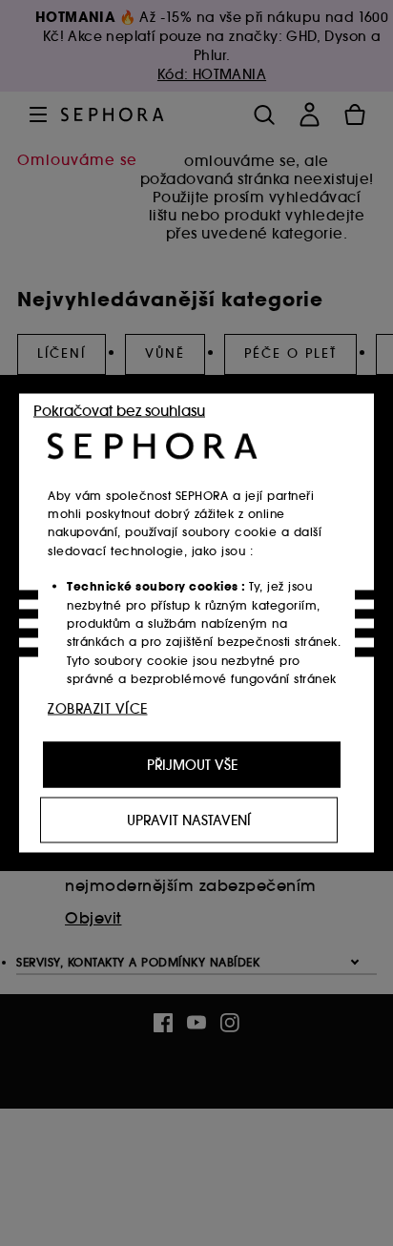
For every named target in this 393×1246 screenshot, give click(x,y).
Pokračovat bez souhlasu (119, 411)
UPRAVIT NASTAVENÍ (189, 820)
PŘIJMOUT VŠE (192, 765)
